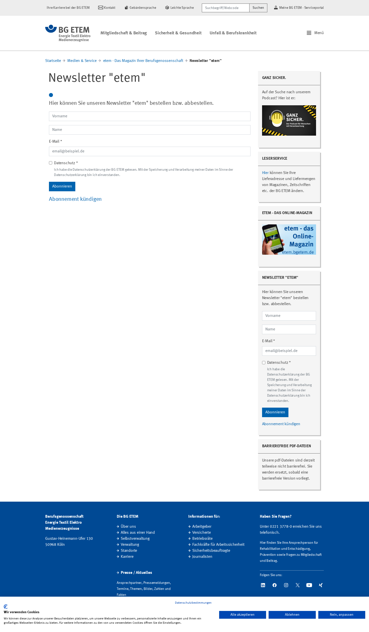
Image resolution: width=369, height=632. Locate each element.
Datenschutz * (66, 163)
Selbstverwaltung (135, 539)
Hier (265, 173)
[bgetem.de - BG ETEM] (67, 33)
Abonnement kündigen (75, 199)
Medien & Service (82, 61)
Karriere (127, 557)
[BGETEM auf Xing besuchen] (321, 585)
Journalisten (202, 557)
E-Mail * (55, 142)
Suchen (258, 8)
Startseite (53, 61)
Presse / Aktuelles (136, 573)
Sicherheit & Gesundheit (178, 33)
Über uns (128, 527)
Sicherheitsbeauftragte (211, 551)
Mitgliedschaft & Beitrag (123, 33)
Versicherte (201, 533)
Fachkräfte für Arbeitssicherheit (218, 545)
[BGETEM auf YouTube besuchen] (309, 585)
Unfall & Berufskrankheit (233, 33)
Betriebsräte (202, 539)
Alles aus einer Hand (138, 533)
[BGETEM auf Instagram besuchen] (286, 585)
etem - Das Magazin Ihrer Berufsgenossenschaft (143, 61)
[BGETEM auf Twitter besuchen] (297, 585)
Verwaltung (130, 545)
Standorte (129, 551)
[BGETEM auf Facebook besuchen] (274, 585)
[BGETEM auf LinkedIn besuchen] (263, 585)
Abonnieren (62, 187)
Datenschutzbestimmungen (193, 602)
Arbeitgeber (201, 527)
